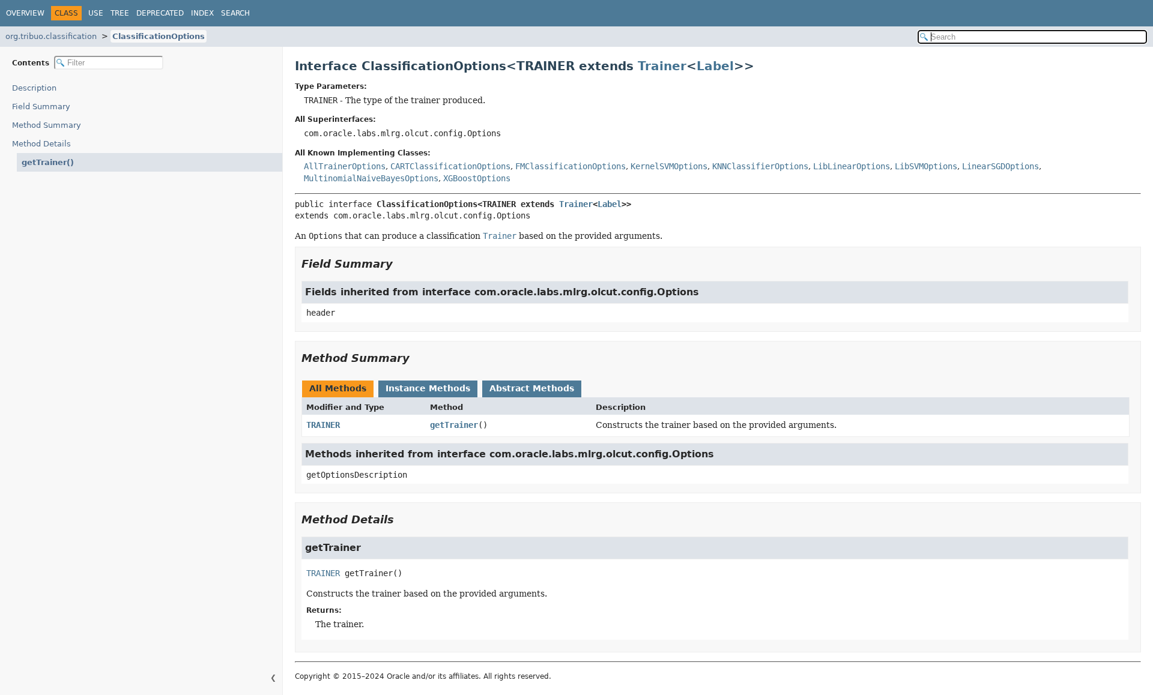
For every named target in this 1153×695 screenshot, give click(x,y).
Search (235, 13)
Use (95, 13)
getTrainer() (48, 162)
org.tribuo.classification (51, 36)
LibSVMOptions (926, 166)
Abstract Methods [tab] (531, 388)
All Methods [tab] (337, 388)
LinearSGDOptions (1000, 166)
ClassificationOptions (158, 36)
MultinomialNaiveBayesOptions (371, 178)
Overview (25, 13)
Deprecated (160, 13)
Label (715, 66)
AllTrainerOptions (345, 166)
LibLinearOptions (851, 166)
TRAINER (323, 425)
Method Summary (46, 125)
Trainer (662, 66)
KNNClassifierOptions (760, 166)
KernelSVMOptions (669, 166)
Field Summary (41, 106)
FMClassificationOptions (570, 166)
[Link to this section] (401, 263)
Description (34, 87)
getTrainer (454, 425)
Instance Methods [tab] (428, 388)
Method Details (41, 143)
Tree (119, 13)
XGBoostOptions (476, 178)
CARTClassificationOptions (450, 166)
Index (202, 13)
